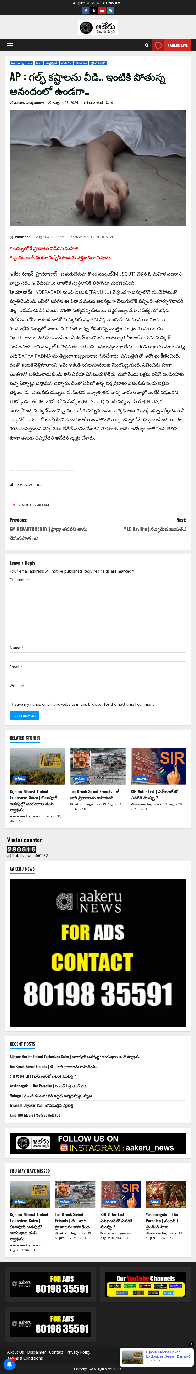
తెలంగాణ (81, 63)
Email (16, 666)
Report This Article (31, 505)
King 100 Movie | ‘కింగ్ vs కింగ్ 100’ (35, 1115)
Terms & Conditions (25, 1358)
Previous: (48, 528)
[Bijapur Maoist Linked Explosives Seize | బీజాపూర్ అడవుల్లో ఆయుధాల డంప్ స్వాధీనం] (37, 766)
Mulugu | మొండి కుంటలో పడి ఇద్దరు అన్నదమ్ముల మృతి (51, 1095)
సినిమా (155, 1202)
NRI (38, 63)
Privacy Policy (78, 1352)
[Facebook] (85, 10)
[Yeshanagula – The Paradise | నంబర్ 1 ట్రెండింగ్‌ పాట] (166, 1194)
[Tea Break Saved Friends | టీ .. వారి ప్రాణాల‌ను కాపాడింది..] (98, 766)
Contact (56, 1352)
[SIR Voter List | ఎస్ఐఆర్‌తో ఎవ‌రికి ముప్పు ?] (158, 766)
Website (17, 685)
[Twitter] (94, 10)
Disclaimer (36, 1352)
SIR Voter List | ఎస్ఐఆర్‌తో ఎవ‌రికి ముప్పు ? (154, 794)
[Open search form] (147, 45)
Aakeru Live (178, 45)
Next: (154, 524)
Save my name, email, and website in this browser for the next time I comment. (85, 704)
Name (16, 648)
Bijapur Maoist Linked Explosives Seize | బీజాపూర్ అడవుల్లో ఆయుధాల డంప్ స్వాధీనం (33, 800)
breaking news (21, 63)
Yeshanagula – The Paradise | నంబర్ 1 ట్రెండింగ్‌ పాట (48, 1086)
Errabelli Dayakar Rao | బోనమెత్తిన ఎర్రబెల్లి (41, 1105)
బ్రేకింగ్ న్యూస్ (98, 63)
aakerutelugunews (29, 102)
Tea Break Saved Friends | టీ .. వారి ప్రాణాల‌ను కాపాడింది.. (96, 794)
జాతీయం (66, 63)
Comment (20, 579)
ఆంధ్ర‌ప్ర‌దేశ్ (51, 63)
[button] (10, 45)
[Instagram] (110, 10)
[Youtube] (102, 10)
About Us (15, 1352)
